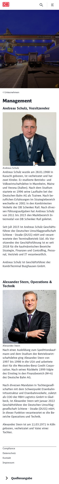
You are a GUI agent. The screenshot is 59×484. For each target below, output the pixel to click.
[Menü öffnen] (52, 5)
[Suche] (41, 5)
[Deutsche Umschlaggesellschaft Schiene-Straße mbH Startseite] (6, 4)
